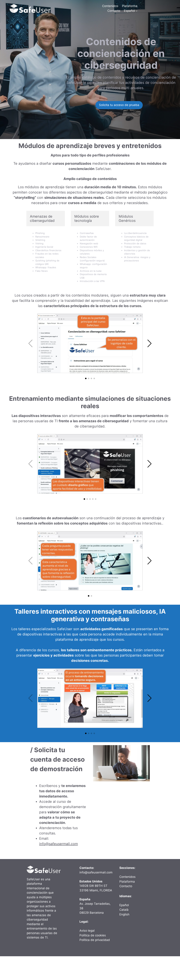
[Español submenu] (136, 11)
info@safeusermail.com (58, 844)
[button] (85, 378)
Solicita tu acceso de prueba (119, 105)
